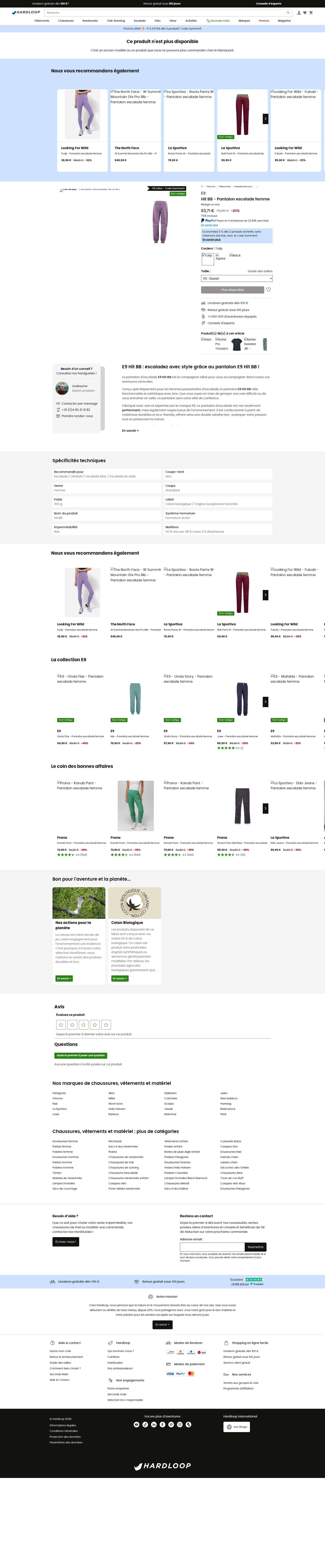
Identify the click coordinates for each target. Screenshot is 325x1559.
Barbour (114, 1114)
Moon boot (116, 1104)
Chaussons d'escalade (123, 1173)
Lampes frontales (63, 1183)
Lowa (55, 1114)
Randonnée (90, 21)
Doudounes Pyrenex (177, 1162)
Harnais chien (229, 1157)
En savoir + (130, 430)
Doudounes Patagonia (234, 1188)
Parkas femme (61, 1146)
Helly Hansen (117, 1109)
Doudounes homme (65, 1157)
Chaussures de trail (121, 1162)
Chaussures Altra (231, 1173)
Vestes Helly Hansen (177, 1167)
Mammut (170, 1114)
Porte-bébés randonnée (124, 1188)
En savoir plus (212, 239)
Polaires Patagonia (176, 1157)
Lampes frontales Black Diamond (185, 1178)
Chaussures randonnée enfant (129, 1178)
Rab (55, 1104)
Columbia (170, 1098)
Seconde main (220, 21)
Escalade (140, 21)
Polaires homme (63, 1167)
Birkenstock (227, 1109)
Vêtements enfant (176, 1141)
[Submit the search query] (288, 13)
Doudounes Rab (230, 1152)
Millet (112, 1098)
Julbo (223, 1093)
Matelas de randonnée (67, 1178)
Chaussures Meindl (176, 1183)
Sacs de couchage (64, 1188)
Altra (111, 1093)
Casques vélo (117, 1183)
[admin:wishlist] (268, 289)
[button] (93, 222)
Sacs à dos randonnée (123, 1146)
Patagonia (59, 1093)
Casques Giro (229, 1146)
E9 (203, 193)
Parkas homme (62, 1162)
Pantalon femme (243, 187)
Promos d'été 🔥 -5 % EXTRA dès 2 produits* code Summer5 (162, 28)
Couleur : (211, 248)
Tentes (56, 1173)
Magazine (284, 21)
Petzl (223, 1114)
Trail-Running (116, 21)
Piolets (113, 1152)
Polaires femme (62, 1152)
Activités (191, 21)
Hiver (173, 21)
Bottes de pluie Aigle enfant (182, 1152)
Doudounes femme (65, 1141)
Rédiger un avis (210, 204)
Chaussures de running (124, 1167)
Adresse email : (191, 1239)
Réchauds (115, 1141)
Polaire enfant (173, 1146)
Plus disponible (232, 289)
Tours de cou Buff (232, 1178)
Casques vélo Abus (232, 1183)
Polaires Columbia (176, 1173)
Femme (211, 187)
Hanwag (225, 1104)
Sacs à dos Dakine (176, 1188)
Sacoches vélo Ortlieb (234, 1167)
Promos (264, 21)
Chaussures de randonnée (126, 1157)
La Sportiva (59, 1109)
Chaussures (66, 21)
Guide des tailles (260, 271)
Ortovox (57, 1098)
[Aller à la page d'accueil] (204, 186)
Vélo (158, 21)
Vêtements (41, 21)
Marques (244, 21)
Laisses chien (229, 1162)
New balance (229, 1098)
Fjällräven (170, 1093)
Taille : (205, 271)
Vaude (168, 1109)
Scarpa (169, 1104)
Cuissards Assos (230, 1141)
